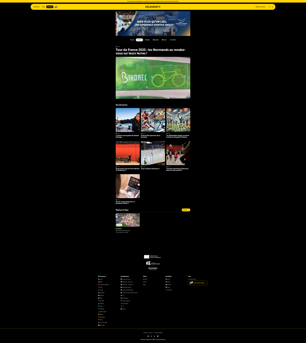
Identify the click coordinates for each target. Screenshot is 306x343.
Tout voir (185, 209)
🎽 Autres (139, 39)
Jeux (189, 276)
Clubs (43, 6)
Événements (37, 6)
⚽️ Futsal (164, 39)
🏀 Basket (147, 39)
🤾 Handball (172, 39)
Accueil (132, 39)
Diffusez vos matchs (260, 6)
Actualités (49, 6)
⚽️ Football (156, 39)
